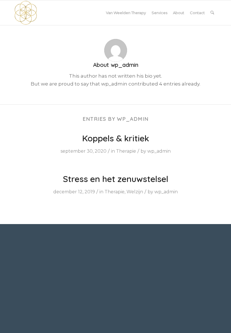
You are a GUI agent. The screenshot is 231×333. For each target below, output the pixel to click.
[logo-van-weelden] (25, 12)
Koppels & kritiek (115, 138)
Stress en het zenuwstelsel (115, 179)
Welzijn (134, 191)
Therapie (126, 151)
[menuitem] (126, 12)
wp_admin (159, 151)
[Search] (212, 12)
